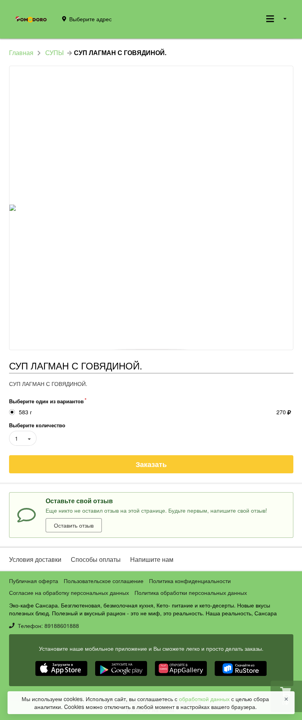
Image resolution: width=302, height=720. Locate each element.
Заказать (151, 464)
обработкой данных (205, 699)
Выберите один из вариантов (46, 401)
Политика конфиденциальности (190, 581)
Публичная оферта (33, 581)
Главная (21, 53)
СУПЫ (54, 53)
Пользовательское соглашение (104, 581)
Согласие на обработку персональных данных (69, 592)
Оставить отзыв (74, 525)
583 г (25, 412)
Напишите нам (151, 559)
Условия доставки (35, 559)
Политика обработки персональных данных (190, 592)
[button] (62, 677)
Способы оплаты (96, 559)
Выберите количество (37, 425)
